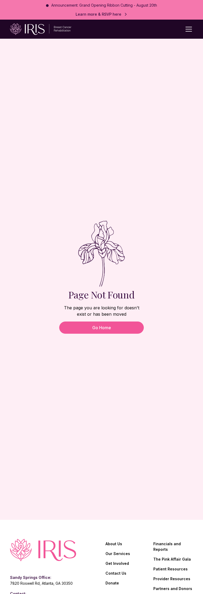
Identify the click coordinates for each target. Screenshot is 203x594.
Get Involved (117, 563)
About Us (113, 544)
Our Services (117, 553)
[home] (38, 29)
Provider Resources (171, 579)
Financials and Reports (167, 547)
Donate (112, 583)
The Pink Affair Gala (172, 559)
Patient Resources (170, 569)
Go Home (101, 327)
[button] (187, 29)
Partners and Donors (172, 588)
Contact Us (115, 573)
